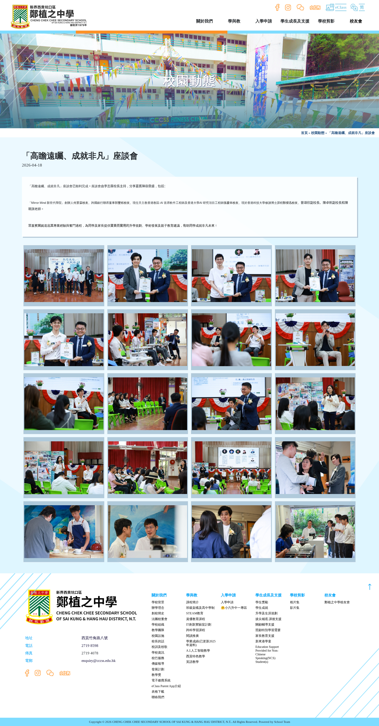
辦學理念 (158, 607)
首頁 (304, 133)
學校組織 (158, 624)
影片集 (294, 607)
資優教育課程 (195, 619)
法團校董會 (159, 619)
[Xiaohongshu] (315, 7)
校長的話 (158, 641)
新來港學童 (263, 641)
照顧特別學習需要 (268, 630)
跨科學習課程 (195, 630)
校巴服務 (158, 658)
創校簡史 (158, 613)
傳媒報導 (158, 663)
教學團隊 (158, 630)
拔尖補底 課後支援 (268, 619)
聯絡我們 (158, 697)
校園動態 (318, 133)
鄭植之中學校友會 (337, 602)
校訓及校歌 (159, 646)
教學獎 (156, 674)
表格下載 (158, 691)
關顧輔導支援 (264, 624)
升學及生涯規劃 (266, 613)
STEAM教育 (194, 613)
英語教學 (192, 661)
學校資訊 (158, 652)
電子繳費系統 (161, 680)
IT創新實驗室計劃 (198, 624)
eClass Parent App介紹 (166, 686)
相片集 (294, 602)
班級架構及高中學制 (200, 607)
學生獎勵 (261, 602)
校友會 (356, 21)
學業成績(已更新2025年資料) (201, 643)
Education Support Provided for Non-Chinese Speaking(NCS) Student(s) (267, 654)
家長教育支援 (264, 635)
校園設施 (158, 635)
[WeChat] (300, 7)
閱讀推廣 (192, 635)
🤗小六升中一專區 (234, 607)
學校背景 (158, 602)
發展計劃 (158, 669)
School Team (282, 721)
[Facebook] (277, 7)
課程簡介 (192, 602)
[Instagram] (288, 7)
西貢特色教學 (195, 656)
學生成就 (261, 607)
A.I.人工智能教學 (198, 650)
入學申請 (227, 602)
